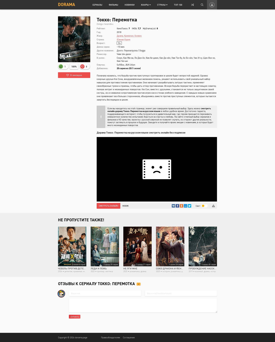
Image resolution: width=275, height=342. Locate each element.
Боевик (138, 35)
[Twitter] (189, 206)
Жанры (145, 4)
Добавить (74, 316)
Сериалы (97, 4)
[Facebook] (177, 206)
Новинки (129, 4)
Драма (120, 35)
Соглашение (129, 337)
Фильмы (113, 4)
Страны (161, 4)
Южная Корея (123, 39)
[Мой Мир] (185, 206)
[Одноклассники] (181, 206)
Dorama (66, 4)
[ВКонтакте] (173, 206)
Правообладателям (110, 337)
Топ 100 (178, 4)
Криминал (128, 35)
